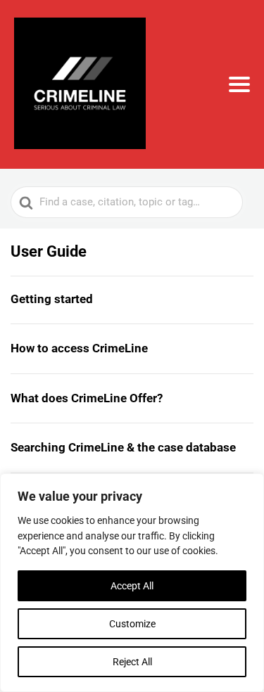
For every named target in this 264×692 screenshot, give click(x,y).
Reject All (132, 661)
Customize (132, 623)
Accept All (132, 585)
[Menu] (239, 84)
